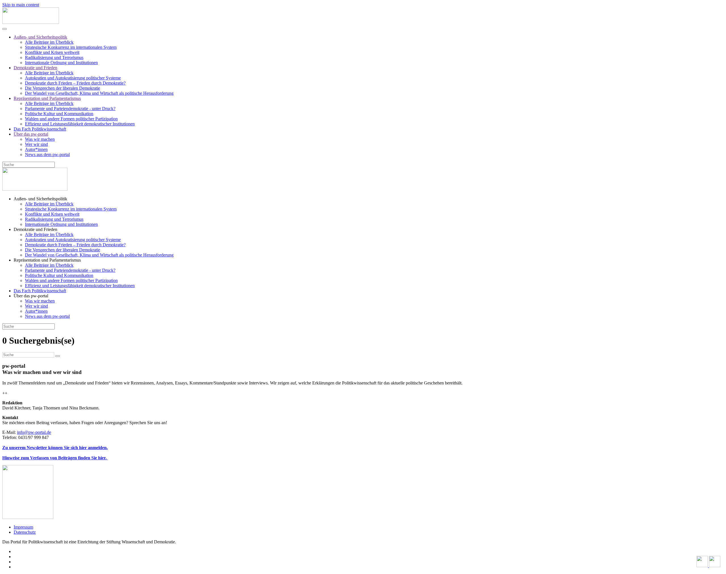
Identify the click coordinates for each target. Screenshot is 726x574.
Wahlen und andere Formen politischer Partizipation (71, 118)
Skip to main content (20, 4)
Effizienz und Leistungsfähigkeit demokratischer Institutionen (80, 123)
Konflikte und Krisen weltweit (52, 52)
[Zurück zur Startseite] (30, 22)
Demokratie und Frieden (35, 67)
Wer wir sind (36, 144)
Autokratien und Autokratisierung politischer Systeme (73, 77)
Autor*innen (36, 149)
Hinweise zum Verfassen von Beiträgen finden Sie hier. (55, 457)
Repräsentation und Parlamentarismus (47, 98)
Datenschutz (25, 532)
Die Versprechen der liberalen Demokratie (62, 88)
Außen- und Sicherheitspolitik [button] (40, 198)
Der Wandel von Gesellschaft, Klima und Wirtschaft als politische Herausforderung (99, 93)
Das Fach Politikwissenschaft (40, 129)
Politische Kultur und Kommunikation (59, 113)
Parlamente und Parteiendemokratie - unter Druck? (70, 108)
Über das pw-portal (31, 134)
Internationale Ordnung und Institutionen (61, 62)
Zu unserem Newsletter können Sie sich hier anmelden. (55, 447)
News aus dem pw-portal (47, 154)
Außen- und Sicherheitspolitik (40, 37)
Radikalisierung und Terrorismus (54, 57)
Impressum (23, 527)
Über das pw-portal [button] (31, 295)
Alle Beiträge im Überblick (49, 42)
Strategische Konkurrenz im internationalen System (71, 47)
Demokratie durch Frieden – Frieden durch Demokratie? (75, 83)
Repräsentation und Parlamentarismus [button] (47, 260)
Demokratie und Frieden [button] (35, 229)
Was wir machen (40, 139)
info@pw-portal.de (34, 432)
